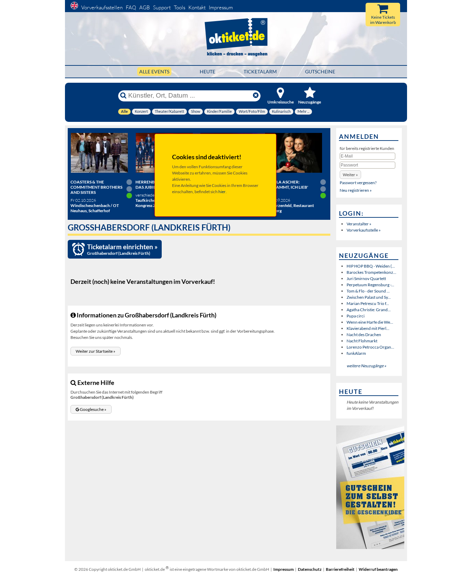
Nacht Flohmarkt (362, 340)
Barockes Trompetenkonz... (371, 272)
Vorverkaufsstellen (102, 7)
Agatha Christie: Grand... (369, 309)
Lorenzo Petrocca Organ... (370, 347)
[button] (95, 351)
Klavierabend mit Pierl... (368, 328)
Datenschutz (310, 569)
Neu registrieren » (356, 190)
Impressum (221, 7)
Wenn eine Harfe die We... (370, 322)
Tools (179, 7)
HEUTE (207, 71)
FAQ (131, 7)
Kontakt (197, 7)
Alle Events (154, 71)
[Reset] (255, 95)
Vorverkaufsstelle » (364, 230)
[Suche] (123, 95)
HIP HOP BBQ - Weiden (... (371, 266)
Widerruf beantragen (378, 569)
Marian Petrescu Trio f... (368, 303)
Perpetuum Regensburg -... (370, 284)
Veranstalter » (359, 223)
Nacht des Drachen (364, 334)
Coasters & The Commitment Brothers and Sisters (96, 187)
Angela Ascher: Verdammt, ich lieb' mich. (286, 187)
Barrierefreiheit (340, 569)
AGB (144, 7)
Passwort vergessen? (358, 182)
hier (222, 191)
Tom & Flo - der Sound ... (368, 291)
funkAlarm (356, 353)
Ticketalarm (260, 71)
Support (162, 7)
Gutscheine (320, 71)
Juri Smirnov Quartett (366, 278)
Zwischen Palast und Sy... (369, 297)
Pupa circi (356, 315)
